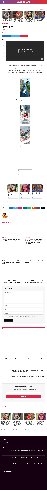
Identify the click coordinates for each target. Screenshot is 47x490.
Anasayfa (3, 5)
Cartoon (21, 482)
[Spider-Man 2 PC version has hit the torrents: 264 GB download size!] (35, 272)
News (6, 237)
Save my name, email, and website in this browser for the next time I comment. (20, 316)
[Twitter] (3, 46)
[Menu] (3, 2)
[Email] (3, 55)
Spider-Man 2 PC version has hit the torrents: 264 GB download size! (34, 281)
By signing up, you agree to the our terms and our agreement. (24, 399)
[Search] (43, 2)
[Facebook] (3, 42)
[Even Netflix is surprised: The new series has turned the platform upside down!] (23, 343)
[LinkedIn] (3, 49)
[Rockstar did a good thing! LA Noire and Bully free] (35, 252)
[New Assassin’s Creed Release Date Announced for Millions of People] (12, 272)
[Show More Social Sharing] (30, 36)
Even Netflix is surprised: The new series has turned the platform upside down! (22, 358)
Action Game (5, 23)
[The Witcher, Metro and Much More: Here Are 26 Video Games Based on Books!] (12, 252)
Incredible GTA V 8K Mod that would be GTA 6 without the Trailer (11, 240)
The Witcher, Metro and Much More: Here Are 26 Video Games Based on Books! (11, 262)
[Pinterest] (3, 52)
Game (3, 237)
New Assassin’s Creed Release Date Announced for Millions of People (11, 281)
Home (16, 482)
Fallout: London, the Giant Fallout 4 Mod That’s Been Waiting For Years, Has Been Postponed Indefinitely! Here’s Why (34, 241)
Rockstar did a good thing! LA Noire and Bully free (34, 261)
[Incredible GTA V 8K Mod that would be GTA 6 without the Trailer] (12, 230)
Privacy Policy (30, 399)
